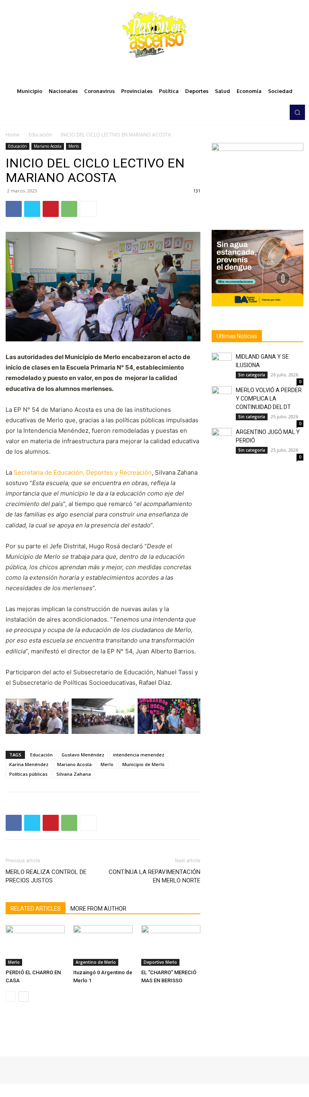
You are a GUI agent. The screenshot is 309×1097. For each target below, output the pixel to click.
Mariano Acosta (48, 146)
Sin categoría (251, 375)
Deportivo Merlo (160, 962)
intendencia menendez (138, 755)
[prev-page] (11, 997)
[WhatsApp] (69, 209)
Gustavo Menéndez (83, 755)
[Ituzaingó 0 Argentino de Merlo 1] (102, 945)
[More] (88, 209)
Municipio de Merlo (143, 764)
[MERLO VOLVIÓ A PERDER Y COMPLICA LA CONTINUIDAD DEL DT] (222, 396)
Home (13, 134)
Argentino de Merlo (96, 962)
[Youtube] (280, 112)
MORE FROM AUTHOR (98, 908)
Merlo (73, 146)
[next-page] (24, 997)
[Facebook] (246, 112)
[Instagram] (257, 112)
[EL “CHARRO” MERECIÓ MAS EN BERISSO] (170, 945)
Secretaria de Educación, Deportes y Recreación (83, 472)
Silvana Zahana (73, 774)
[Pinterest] (51, 209)
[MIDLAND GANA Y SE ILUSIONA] (222, 363)
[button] (297, 112)
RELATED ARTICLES (35, 908)
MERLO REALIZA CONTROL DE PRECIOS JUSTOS (46, 876)
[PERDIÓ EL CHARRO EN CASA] (35, 945)
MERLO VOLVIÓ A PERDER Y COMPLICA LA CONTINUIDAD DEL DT (269, 398)
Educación (40, 134)
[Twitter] (268, 112)
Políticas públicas (28, 774)
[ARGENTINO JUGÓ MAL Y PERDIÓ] (222, 438)
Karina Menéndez (28, 764)
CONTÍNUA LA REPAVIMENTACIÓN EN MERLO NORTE (154, 876)
